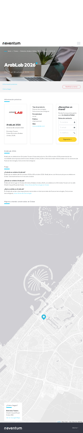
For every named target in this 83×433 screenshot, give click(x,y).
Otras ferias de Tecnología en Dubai (37, 185)
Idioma (74, 428)
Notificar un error (71, 87)
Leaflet (59, 422)
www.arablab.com (38, 126)
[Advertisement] (41, 24)
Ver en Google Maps (13, 418)
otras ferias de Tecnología (22, 193)
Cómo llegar (7, 89)
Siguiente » (67, 139)
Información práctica (10, 84)
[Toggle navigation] (78, 43)
